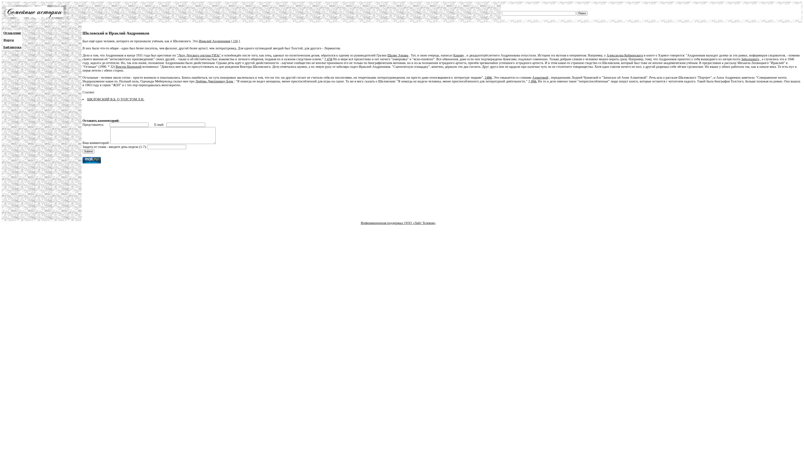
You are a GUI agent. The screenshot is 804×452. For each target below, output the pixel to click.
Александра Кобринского (625, 55)
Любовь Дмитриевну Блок (214, 81)
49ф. (533, 81)
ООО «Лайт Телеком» (420, 223)
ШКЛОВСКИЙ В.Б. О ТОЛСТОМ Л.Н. (115, 99)
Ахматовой (540, 77)
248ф (488, 77)
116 (235, 41)
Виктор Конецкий (129, 66)
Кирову (458, 55)
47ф (329, 59)
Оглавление (12, 33)
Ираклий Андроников (214, 41)
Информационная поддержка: (382, 223)
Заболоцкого (750, 59)
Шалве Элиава (397, 55)
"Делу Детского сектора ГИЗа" (199, 55)
